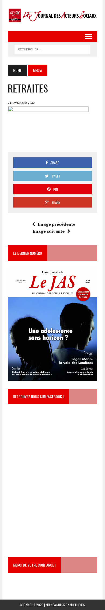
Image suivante (49, 231)
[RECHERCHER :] (52, 48)
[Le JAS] (52, 15)
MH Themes (77, 604)
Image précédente (56, 224)
